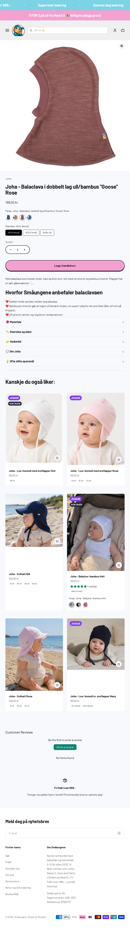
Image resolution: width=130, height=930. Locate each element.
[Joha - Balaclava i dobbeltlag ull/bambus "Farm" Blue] (29, 217)
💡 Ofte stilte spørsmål (20, 361)
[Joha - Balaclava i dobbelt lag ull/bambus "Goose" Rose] (22, 217)
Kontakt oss (12, 868)
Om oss (9, 874)
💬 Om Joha (13, 351)
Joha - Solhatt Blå (19, 574)
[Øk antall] (24, 250)
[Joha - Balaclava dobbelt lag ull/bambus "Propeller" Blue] (8, 217)
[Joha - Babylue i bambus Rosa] (86, 605)
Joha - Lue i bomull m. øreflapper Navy (93, 696)
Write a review (65, 747)
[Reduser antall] (11, 250)
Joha (8, 178)
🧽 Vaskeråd (13, 341)
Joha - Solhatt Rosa (20, 696)
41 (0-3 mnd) (31, 232)
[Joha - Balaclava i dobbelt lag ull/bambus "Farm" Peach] (15, 217)
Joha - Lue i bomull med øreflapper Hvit (32, 470)
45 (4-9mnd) (13, 232)
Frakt (8, 862)
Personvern (12, 881)
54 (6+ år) (47, 232)
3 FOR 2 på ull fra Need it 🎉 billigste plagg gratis (65, 15)
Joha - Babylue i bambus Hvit (87, 576)
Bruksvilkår (12, 894)
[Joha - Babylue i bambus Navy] (79, 605)
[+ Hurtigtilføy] (57, 458)
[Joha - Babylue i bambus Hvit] (72, 605)
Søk (7, 855)
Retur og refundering (18, 887)
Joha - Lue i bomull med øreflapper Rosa (94, 470)
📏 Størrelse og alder (19, 331)
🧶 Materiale (13, 322)
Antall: (9, 241)
